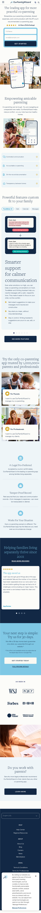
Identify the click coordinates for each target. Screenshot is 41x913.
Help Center (20, 830)
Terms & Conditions (21, 867)
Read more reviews (20, 561)
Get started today (20, 660)
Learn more (20, 791)
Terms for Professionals (20, 871)
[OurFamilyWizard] (20, 2)
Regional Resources (21, 833)
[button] (14, 333)
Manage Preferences (19, 908)
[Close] (35, 876)
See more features (20, 339)
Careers (20, 850)
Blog (20, 847)
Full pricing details (20, 666)
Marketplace (20, 857)
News (20, 853)
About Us (20, 844)
